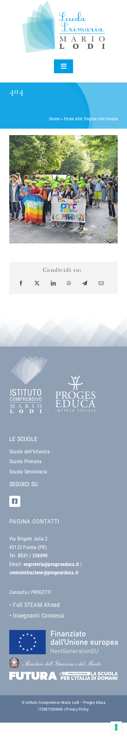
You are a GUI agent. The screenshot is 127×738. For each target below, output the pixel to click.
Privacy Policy (77, 709)
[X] (37, 283)
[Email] (101, 283)
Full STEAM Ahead (36, 604)
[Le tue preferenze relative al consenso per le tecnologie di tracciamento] (116, 727)
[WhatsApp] (69, 283)
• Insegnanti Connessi (36, 615)
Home (54, 118)
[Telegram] (84, 283)
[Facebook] (21, 283)
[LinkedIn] (53, 283)
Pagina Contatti (34, 521)
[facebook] (14, 501)
